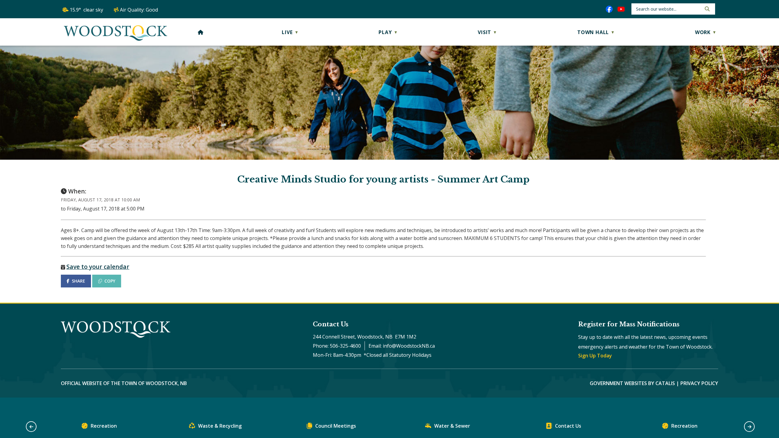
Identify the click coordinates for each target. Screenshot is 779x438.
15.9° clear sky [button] (86, 9)
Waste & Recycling (220, 425)
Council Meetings (335, 425)
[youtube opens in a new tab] (621, 9)
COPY (109, 281)
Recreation (104, 425)
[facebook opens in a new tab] (609, 9)
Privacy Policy (699, 383)
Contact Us (568, 425)
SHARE (78, 281)
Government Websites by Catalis (632, 383)
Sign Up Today (595, 355)
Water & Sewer (452, 425)
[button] (707, 9)
